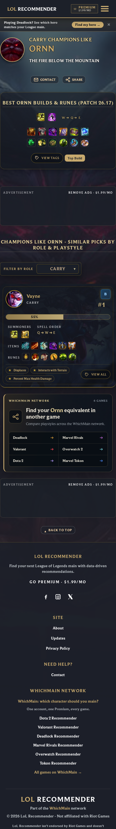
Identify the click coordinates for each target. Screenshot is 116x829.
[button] (105, 9)
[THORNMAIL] (42, 132)
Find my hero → (87, 25)
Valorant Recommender (58, 727)
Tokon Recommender (58, 763)
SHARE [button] (77, 80)
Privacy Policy (58, 648)
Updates (58, 638)
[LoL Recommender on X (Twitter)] (70, 597)
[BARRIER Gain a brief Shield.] (25, 334)
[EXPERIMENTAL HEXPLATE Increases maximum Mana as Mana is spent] (62, 346)
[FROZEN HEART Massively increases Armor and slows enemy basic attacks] (85, 132)
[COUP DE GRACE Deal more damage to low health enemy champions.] (54, 357)
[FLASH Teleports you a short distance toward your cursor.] (40, 117)
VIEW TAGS (50, 158)
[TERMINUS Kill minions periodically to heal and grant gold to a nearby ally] (44, 346)
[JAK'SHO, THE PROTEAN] (52, 132)
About (58, 628)
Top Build (75, 158)
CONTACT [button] (48, 80)
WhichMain (59, 808)
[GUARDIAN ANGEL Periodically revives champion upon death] (72, 346)
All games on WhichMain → (58, 772)
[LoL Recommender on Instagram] (58, 597)
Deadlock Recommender (58, 736)
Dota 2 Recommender (58, 718)
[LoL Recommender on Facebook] (46, 597)
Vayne (33, 296)
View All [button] (99, 374)
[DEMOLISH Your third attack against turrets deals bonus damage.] (42, 143)
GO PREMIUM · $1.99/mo (58, 581)
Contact (58, 674)
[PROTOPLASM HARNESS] (74, 132)
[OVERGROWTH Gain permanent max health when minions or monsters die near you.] (63, 143)
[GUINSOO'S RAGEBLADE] (35, 346)
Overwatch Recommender (58, 754)
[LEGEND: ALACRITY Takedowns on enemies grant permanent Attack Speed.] (44, 357)
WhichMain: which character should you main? (58, 701)
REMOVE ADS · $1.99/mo (90, 193)
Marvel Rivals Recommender (58, 745)
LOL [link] (32, 9)
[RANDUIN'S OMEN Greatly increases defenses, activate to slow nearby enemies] (63, 132)
